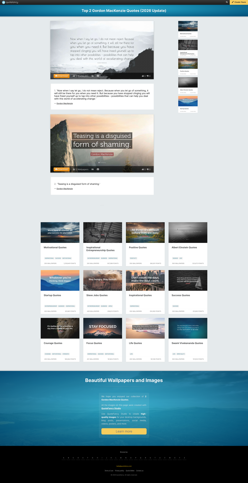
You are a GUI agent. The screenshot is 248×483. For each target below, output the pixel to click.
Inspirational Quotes (140, 295)
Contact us (139, 470)
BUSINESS (104, 258)
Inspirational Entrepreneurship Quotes (187, 53)
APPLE (110, 306)
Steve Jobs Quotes (97, 295)
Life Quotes (135, 343)
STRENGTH (66, 354)
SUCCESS (58, 258)
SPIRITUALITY (181, 354)
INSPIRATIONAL (49, 258)
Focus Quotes (94, 343)
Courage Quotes (53, 343)
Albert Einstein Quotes (186, 90)
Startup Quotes (184, 108)
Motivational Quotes (185, 33)
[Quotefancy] (10, 2)
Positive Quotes (184, 71)
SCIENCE (175, 258)
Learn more (124, 431)
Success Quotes (181, 295)
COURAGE (48, 354)
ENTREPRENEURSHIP (93, 258)
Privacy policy (119, 470)
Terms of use (109, 470)
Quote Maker (130, 470)
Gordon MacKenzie (65, 103)
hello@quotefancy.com (124, 466)
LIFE (181, 258)
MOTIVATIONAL (67, 258)
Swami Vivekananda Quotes (187, 343)
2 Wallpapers (82, 76)
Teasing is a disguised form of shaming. (78, 184)
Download (62, 76)
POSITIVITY (133, 258)
